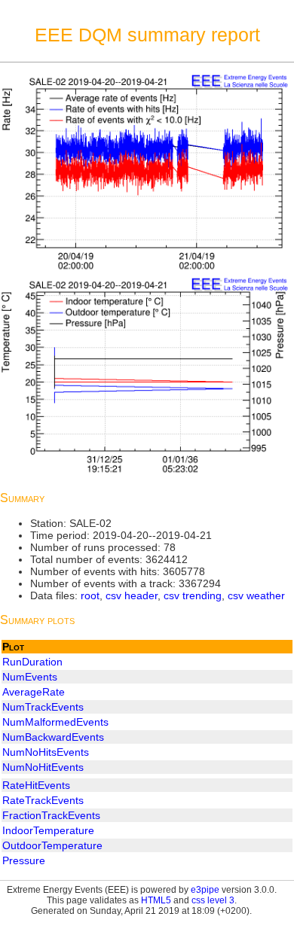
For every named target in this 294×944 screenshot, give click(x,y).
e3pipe (205, 890)
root (90, 595)
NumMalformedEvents (55, 722)
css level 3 (212, 900)
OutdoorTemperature (52, 845)
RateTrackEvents (43, 800)
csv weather (256, 595)
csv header (132, 595)
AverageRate (33, 692)
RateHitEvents (36, 785)
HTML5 (156, 900)
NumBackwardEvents (53, 737)
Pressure (23, 860)
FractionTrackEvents (51, 815)
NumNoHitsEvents (45, 752)
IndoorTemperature (48, 830)
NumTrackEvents (43, 707)
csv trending (193, 595)
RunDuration (32, 662)
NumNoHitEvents (43, 767)
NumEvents (29, 677)
